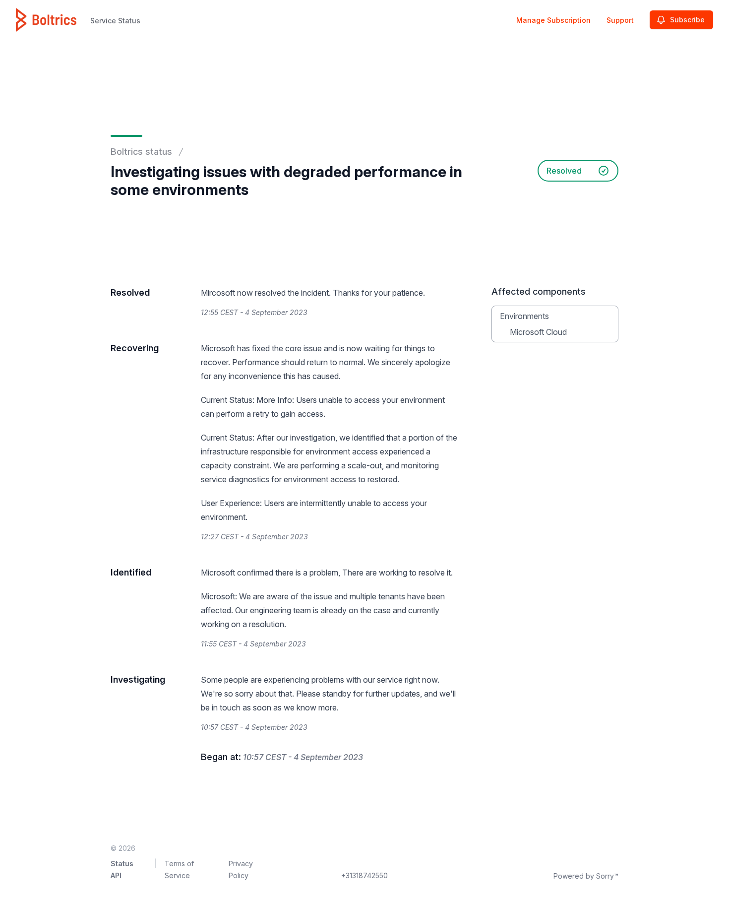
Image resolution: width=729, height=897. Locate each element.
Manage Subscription (553, 20)
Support (620, 20)
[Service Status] (46, 20)
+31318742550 (364, 875)
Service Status (115, 20)
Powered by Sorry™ (585, 876)
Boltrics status (141, 151)
